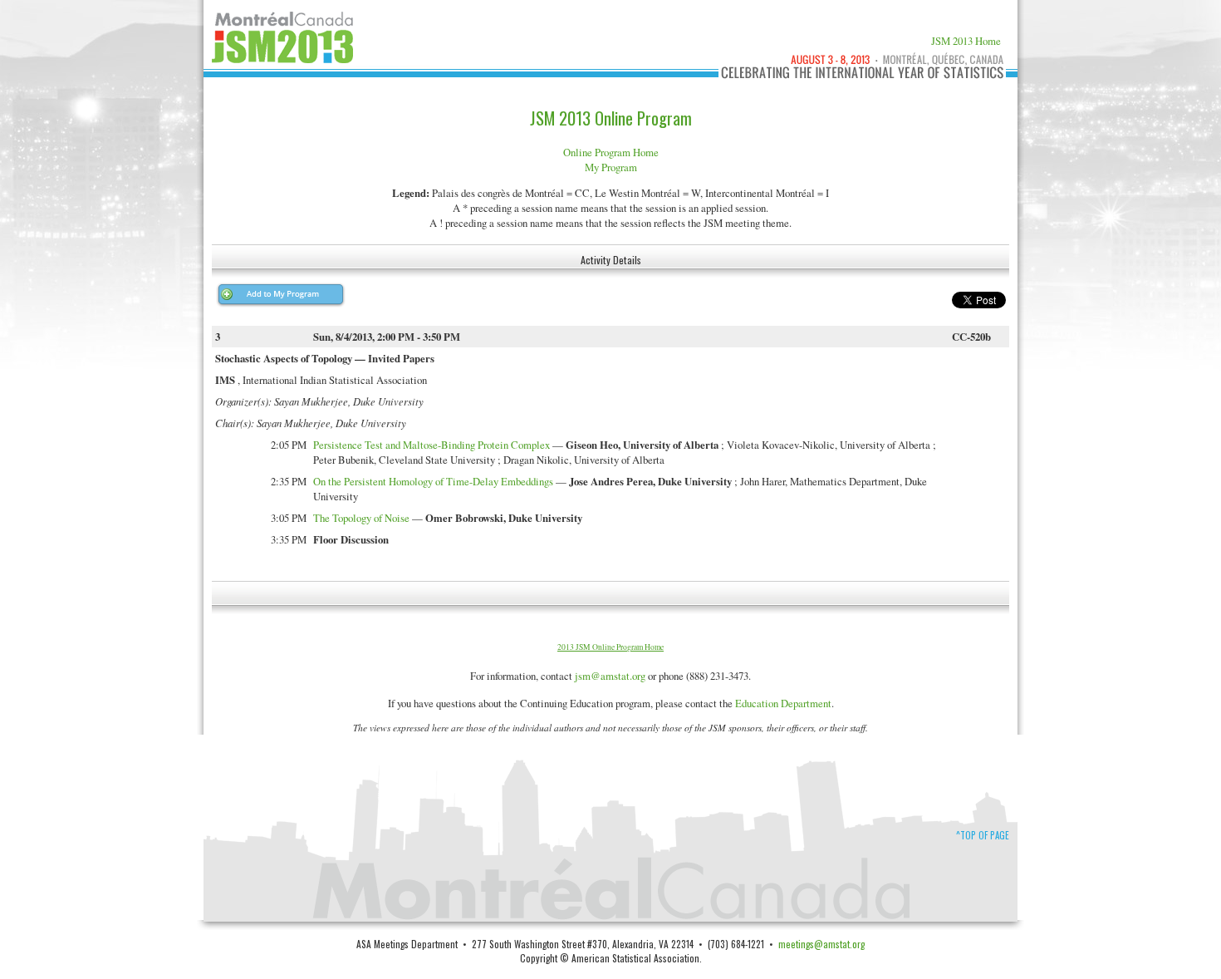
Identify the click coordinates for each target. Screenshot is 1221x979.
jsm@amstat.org (610, 675)
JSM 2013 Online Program (611, 118)
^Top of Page (982, 835)
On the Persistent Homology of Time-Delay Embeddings (433, 481)
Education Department (783, 703)
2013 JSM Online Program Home (610, 647)
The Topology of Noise (361, 517)
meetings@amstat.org (821, 944)
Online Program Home (611, 152)
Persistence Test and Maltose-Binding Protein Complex (431, 444)
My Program (611, 167)
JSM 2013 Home (966, 40)
